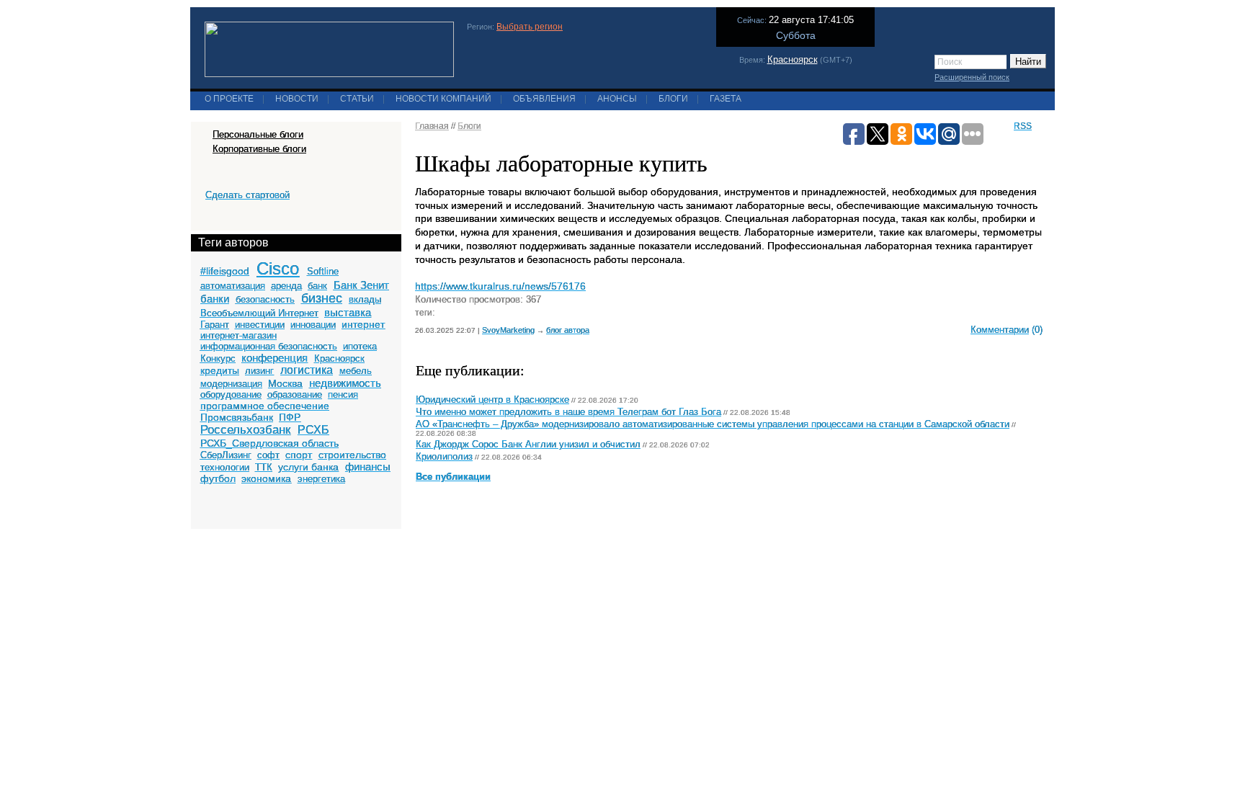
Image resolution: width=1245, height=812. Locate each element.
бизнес (321, 298)
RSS (1023, 126)
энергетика (321, 478)
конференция (274, 358)
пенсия (343, 394)
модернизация (231, 383)
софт (268, 455)
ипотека (360, 346)
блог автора (567, 330)
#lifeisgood (224, 271)
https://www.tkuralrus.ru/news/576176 (500, 286)
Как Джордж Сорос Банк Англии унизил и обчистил (528, 445)
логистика (306, 370)
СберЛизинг (225, 455)
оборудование (231, 394)
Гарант (214, 324)
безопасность (265, 299)
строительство (352, 454)
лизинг (259, 370)
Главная (432, 126)
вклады (365, 299)
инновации (313, 324)
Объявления (544, 99)
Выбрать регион (529, 27)
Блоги (673, 99)
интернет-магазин (238, 335)
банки (214, 299)
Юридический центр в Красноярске (492, 400)
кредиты (219, 370)
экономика (266, 478)
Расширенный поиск (971, 77)
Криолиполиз (444, 457)
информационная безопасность (268, 346)
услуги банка (308, 467)
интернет (363, 324)
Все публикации (453, 477)
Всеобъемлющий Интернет (259, 313)
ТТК (263, 467)
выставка (347, 312)
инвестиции (260, 324)
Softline (323, 271)
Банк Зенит (361, 285)
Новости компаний (443, 99)
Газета (725, 99)
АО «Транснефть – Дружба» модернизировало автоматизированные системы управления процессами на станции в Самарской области (712, 424)
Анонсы (617, 99)
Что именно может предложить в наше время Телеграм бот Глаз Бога (568, 412)
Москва (285, 383)
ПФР (289, 417)
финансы (368, 466)
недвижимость (345, 383)
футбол (218, 478)
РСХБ (313, 430)
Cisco (277, 268)
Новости (296, 99)
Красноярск (792, 59)
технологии (224, 467)
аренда (286, 285)
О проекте (229, 99)
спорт (298, 454)
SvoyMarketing (508, 330)
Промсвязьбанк (236, 417)
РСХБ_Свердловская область (269, 443)
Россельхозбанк (245, 430)
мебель (355, 370)
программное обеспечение (264, 405)
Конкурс (218, 358)
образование (294, 394)
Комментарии (999, 329)
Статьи (357, 99)
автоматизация (232, 285)
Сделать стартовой (247, 194)
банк (317, 285)
